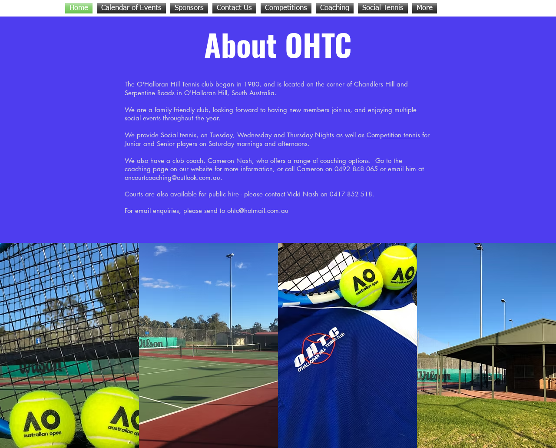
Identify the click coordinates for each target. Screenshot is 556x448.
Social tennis (178, 135)
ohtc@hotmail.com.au (257, 210)
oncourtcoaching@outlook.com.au (172, 177)
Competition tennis (393, 135)
